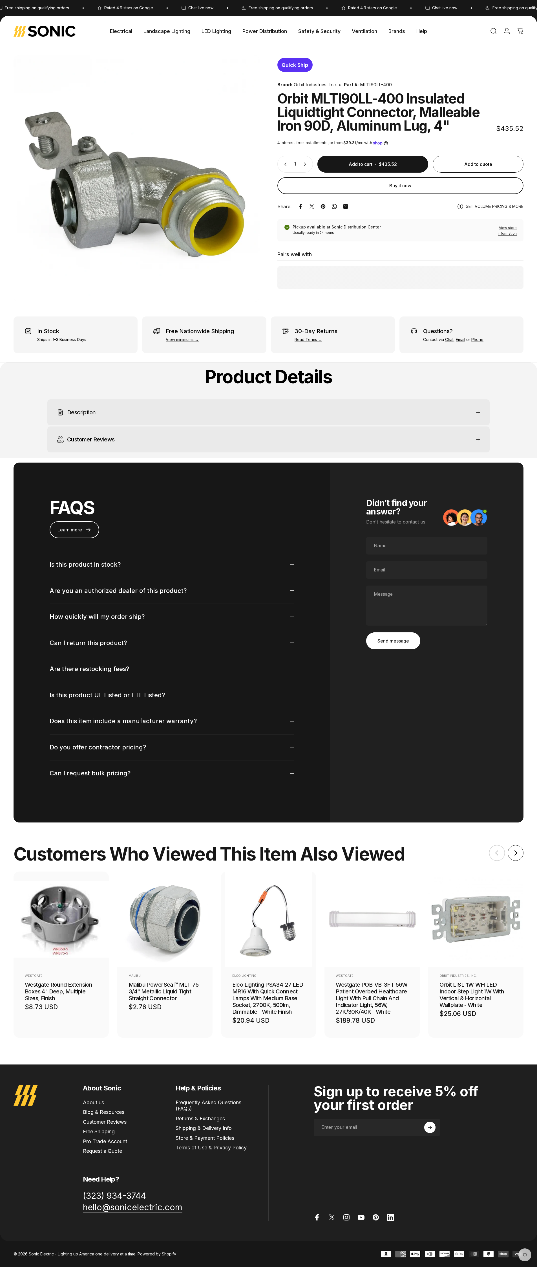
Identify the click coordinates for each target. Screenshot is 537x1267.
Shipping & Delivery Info (204, 1128)
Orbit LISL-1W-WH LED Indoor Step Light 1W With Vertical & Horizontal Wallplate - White (471, 994)
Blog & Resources (103, 1112)
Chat (449, 339)
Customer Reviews (105, 1122)
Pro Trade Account (105, 1141)
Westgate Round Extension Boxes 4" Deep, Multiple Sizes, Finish (58, 991)
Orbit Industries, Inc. (315, 84)
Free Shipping (99, 1131)
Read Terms (306, 339)
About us (93, 1102)
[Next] (515, 853)
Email (460, 339)
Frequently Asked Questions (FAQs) (208, 1105)
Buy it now (400, 185)
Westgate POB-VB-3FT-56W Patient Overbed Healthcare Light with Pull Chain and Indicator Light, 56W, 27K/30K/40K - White (371, 998)
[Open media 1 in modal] (137, 178)
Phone (477, 339)
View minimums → (182, 339)
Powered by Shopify (157, 1253)
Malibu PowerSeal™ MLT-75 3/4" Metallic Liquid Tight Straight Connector (164, 991)
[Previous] (497, 853)
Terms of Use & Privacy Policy (211, 1148)
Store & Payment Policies (205, 1138)
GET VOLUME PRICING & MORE (494, 206)
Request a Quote (102, 1151)
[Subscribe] (430, 1127)
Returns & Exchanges (200, 1118)
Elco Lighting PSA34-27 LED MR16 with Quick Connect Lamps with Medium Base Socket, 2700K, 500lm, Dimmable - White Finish (267, 998)
